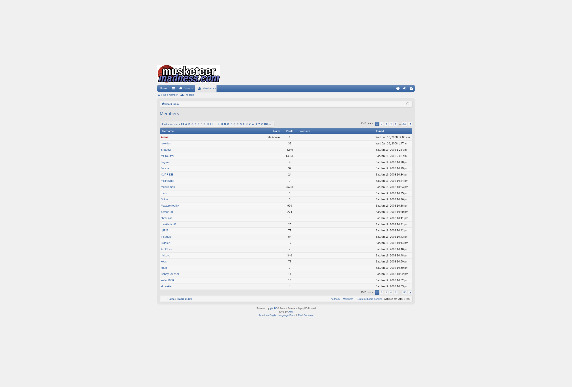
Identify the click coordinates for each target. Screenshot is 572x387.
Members (208, 88)
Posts (290, 131)
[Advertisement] (286, 31)
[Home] (188, 74)
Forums (188, 88)
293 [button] (404, 123)
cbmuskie (166, 218)
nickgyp (165, 255)
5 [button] (395, 123)
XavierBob (167, 212)
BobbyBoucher (170, 274)
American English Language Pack (277, 315)
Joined (379, 131)
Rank (276, 131)
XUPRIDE (167, 174)
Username (167, 131)
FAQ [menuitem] (399, 89)
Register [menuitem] (412, 89)
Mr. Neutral (167, 156)
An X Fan (166, 249)
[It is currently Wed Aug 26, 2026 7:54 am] (407, 104)
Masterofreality (170, 205)
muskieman (168, 187)
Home (163, 88)
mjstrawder (167, 180)
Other (267, 124)
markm (165, 193)
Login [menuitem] (405, 89)
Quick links (174, 89)
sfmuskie (166, 286)
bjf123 (164, 230)
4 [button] (391, 123)
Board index (172, 104)
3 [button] (386, 123)
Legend (165, 162)
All (182, 124)
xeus (164, 261)
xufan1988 (167, 280)
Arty (290, 312)
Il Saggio (166, 236)
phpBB (273, 308)
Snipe (164, 199)
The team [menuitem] (189, 94)
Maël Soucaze (305, 315)
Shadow (166, 149)
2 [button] (381, 123)
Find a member (169, 94)
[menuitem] (369, 299)
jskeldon (166, 143)
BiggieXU (166, 243)
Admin (165, 137)
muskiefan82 (169, 224)
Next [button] (410, 124)
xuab (164, 267)
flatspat (165, 168)
